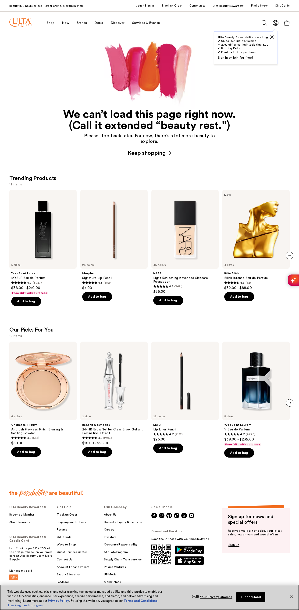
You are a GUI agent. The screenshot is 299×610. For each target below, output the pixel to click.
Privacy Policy (58, 600)
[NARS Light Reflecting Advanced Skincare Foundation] (185, 242)
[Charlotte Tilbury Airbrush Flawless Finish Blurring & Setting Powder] (43, 393)
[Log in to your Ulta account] (275, 22)
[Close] (291, 597)
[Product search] (264, 23)
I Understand (251, 597)
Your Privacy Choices (216, 597)
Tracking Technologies (25, 605)
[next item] (289, 255)
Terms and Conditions (140, 600)
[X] (272, 37)
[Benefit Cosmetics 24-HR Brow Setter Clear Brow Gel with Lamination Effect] (114, 393)
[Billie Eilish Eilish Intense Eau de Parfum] (256, 240)
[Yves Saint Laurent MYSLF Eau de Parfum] (43, 242)
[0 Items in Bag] (287, 23)
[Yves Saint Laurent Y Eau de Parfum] (256, 394)
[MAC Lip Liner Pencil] (185, 392)
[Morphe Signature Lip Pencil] (114, 240)
